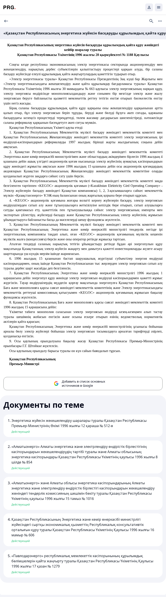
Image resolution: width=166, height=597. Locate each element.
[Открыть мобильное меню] (159, 7)
